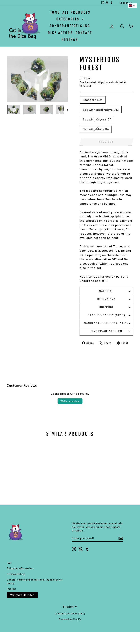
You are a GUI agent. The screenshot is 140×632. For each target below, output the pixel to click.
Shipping (103, 82)
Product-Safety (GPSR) (106, 315)
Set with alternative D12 (101, 109)
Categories (68, 19)
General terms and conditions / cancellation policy (34, 581)
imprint (11, 588)
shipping (106, 307)
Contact (83, 33)
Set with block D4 (96, 129)
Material (106, 291)
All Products (76, 12)
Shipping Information (20, 568)
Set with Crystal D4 (97, 119)
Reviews (70, 39)
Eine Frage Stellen (106, 331)
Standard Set (93, 100)
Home (55, 12)
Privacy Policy (16, 573)
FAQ (9, 562)
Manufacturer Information (106, 323)
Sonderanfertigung (70, 26)
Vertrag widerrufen (22, 594)
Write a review (70, 401)
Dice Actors (60, 33)
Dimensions (106, 299)
